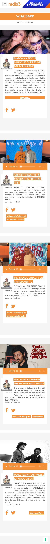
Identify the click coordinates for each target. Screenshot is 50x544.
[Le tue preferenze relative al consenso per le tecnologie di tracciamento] (45, 539)
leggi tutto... (25, 97)
